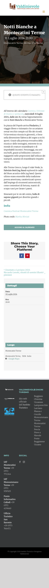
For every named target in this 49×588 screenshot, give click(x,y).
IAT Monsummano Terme (11, 482)
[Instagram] (24, 462)
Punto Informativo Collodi (9, 499)
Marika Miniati (22, 216)
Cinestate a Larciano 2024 (17, 270)
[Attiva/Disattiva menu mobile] (44, 11)
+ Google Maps (13, 359)
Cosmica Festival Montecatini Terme (21, 211)
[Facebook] (20, 462)
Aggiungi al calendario (24, 227)
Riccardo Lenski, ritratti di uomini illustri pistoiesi (23, 273)
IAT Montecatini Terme (10, 465)
